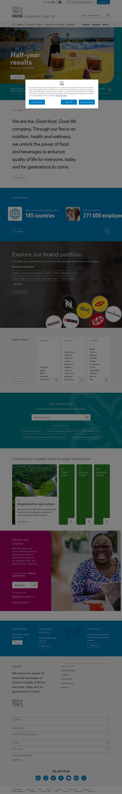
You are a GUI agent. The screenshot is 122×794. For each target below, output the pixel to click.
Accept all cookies (87, 102)
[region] (61, 94)
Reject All (69, 102)
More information (61, 96)
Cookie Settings (36, 102)
